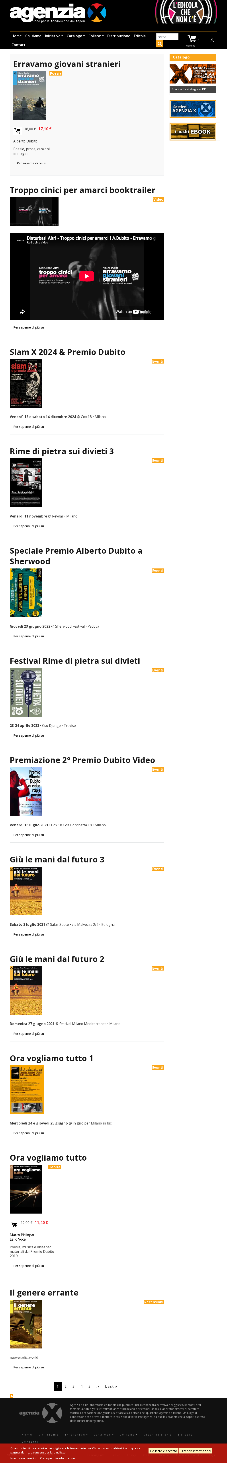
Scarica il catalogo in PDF (190, 89)
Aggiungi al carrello (17, 131)
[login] (212, 40)
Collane (94, 35)
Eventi (157, 361)
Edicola (140, 35)
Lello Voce (18, 1239)
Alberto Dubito (25, 141)
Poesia (56, 73)
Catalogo (74, 35)
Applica (159, 44)
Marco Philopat (22, 1234)
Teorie (55, 1167)
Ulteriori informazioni (196, 1451)
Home (17, 35)
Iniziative (53, 35)
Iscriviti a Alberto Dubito (11, 1396)
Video (158, 199)
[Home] (58, 13)
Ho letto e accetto (163, 1451)
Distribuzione (118, 35)
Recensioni (153, 1302)
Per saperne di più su (32, 163)
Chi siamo (33, 35)
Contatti (19, 44)
